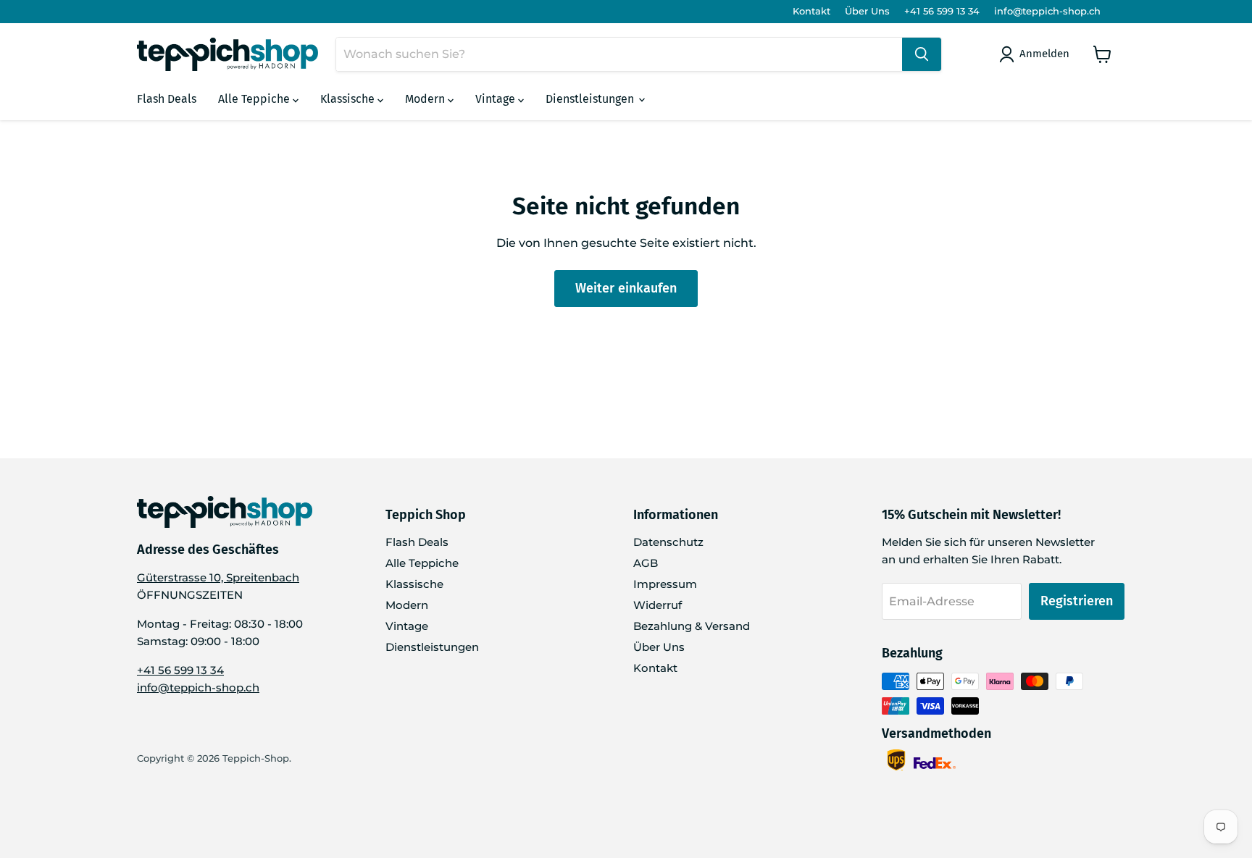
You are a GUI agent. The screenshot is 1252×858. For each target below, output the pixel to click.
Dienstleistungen (591, 99)
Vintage (496, 99)
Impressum (665, 584)
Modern (426, 99)
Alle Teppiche (255, 99)
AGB (645, 563)
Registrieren (1076, 601)
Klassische (348, 99)
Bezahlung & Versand (691, 626)
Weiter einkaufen (626, 288)
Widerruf (657, 605)
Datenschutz (668, 542)
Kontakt (811, 11)
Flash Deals (166, 99)
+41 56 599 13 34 (942, 11)
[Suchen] (921, 54)
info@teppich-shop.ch (1047, 11)
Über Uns (867, 11)
